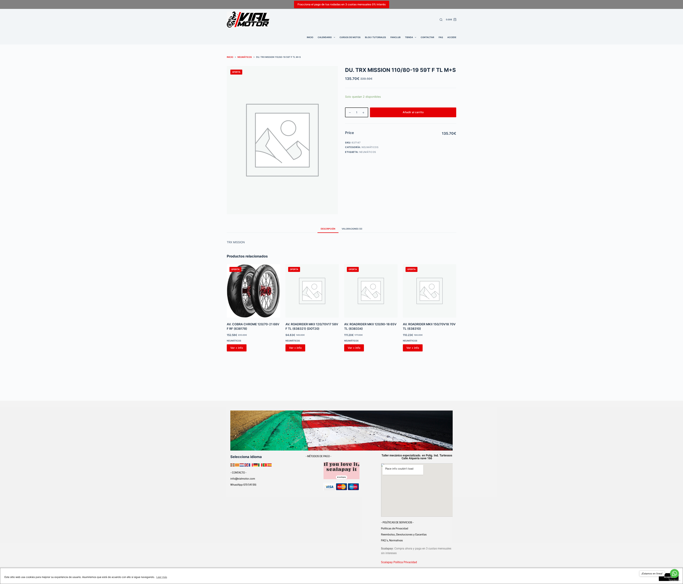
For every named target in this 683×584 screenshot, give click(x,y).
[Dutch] (242, 464)
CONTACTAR (427, 37)
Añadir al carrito (413, 112)
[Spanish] (269, 464)
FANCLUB (395, 37)
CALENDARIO (325, 37)
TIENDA (409, 37)
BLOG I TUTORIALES (375, 37)
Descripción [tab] (328, 228)
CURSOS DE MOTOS (350, 37)
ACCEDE (451, 37)
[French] (251, 464)
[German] (255, 464)
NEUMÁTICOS (370, 147)
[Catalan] (237, 464)
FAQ (441, 37)
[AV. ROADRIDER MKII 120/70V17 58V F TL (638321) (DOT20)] (312, 291)
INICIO (310, 37)
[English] (246, 464)
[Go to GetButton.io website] (674, 580)
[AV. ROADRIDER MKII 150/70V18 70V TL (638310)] (429, 291)
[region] (341, 576)
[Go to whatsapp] (674, 573)
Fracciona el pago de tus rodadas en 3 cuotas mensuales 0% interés (342, 4)
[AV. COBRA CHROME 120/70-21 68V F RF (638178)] (253, 291)
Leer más (161, 576)
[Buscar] (441, 19)
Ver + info (236, 347)
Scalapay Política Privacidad (399, 562)
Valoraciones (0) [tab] (352, 228)
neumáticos (367, 152)
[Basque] (232, 464)
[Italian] (260, 464)
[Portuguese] (265, 464)
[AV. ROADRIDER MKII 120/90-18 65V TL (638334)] (371, 291)
